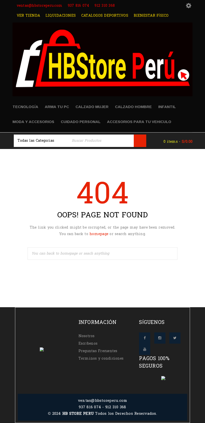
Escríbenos (88, 343)
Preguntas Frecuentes (98, 351)
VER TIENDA (27, 15)
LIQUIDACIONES (60, 15)
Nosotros (86, 336)
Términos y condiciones (101, 358)
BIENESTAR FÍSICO (150, 15)
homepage (99, 234)
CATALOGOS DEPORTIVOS (104, 15)
